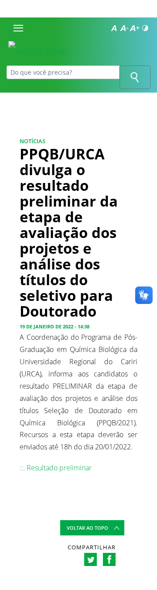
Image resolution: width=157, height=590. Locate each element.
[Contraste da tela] (145, 28)
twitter (90, 559)
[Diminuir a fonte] (124, 28)
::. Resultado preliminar (56, 468)
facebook (109, 559)
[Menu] (18, 28)
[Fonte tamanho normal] (114, 28)
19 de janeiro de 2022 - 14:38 (54, 326)
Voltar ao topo (87, 527)
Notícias (32, 141)
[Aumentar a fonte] (135, 28)
